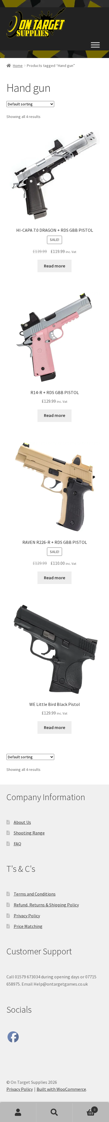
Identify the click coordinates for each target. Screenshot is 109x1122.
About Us (22, 822)
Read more (54, 266)
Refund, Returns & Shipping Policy (46, 905)
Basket (84, 1108)
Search (54, 1112)
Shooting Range (29, 833)
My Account (18, 1112)
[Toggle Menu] (95, 45)
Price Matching (28, 926)
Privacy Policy (27, 915)
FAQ (17, 843)
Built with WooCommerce (61, 1089)
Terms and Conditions (35, 894)
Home (18, 65)
